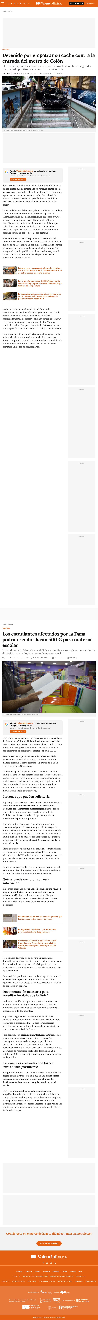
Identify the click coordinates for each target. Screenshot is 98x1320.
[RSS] (20, 3)
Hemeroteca (80, 1276)
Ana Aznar (6, 73)
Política (37, 1271)
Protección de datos (47, 1281)
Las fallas (16, 1276)
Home (4, 11)
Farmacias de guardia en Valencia (35, 1276)
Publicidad (78, 1281)
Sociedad (56, 1271)
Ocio (80, 1271)
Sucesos (5, 50)
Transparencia (90, 1281)
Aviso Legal (32, 1281)
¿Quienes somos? (18, 1281)
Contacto (5, 1281)
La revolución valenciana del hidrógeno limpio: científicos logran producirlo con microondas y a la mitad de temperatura (40, 283)
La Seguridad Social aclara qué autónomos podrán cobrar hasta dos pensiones (37, 930)
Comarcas (28, 1271)
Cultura (64, 1271)
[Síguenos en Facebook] (11, 3)
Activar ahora (17, 179)
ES (29, 3)
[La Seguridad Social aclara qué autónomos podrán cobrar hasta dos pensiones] (10, 931)
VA (24, 3)
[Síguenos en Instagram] (17, 3)
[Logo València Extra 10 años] (49, 1259)
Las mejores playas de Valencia (61, 1276)
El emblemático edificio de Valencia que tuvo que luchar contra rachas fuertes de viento (40, 917)
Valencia (6, 628)
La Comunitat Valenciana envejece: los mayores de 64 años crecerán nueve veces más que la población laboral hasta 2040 (39, 296)
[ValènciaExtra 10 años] (49, 3)
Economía (46, 1271)
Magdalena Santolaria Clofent (12, 658)
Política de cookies (64, 1281)
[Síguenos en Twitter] (14, 3)
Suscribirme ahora (49, 1243)
